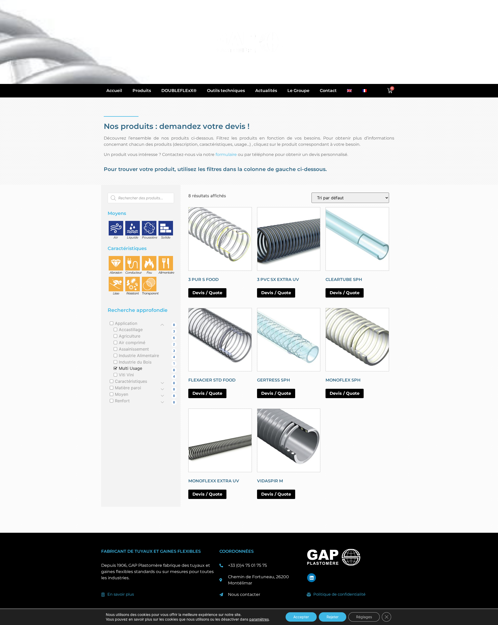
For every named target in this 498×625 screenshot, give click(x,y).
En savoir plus (120, 594)
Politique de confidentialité (339, 594)
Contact (328, 90)
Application (126, 323)
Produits (142, 90)
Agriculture (129, 336)
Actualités (266, 90)
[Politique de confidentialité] (309, 594)
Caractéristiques (131, 381)
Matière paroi (128, 387)
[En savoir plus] (103, 594)
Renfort (122, 400)
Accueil (114, 90)
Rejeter (332, 617)
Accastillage (131, 329)
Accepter (301, 617)
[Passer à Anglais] (349, 90)
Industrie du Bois (135, 362)
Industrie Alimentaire (139, 355)
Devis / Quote (207, 292)
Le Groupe (298, 90)
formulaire (226, 154)
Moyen (121, 394)
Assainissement (134, 349)
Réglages (364, 617)
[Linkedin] (311, 577)
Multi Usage (130, 368)
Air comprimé (132, 342)
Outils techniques (226, 90)
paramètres (259, 619)
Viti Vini (126, 374)
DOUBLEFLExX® (179, 90)
